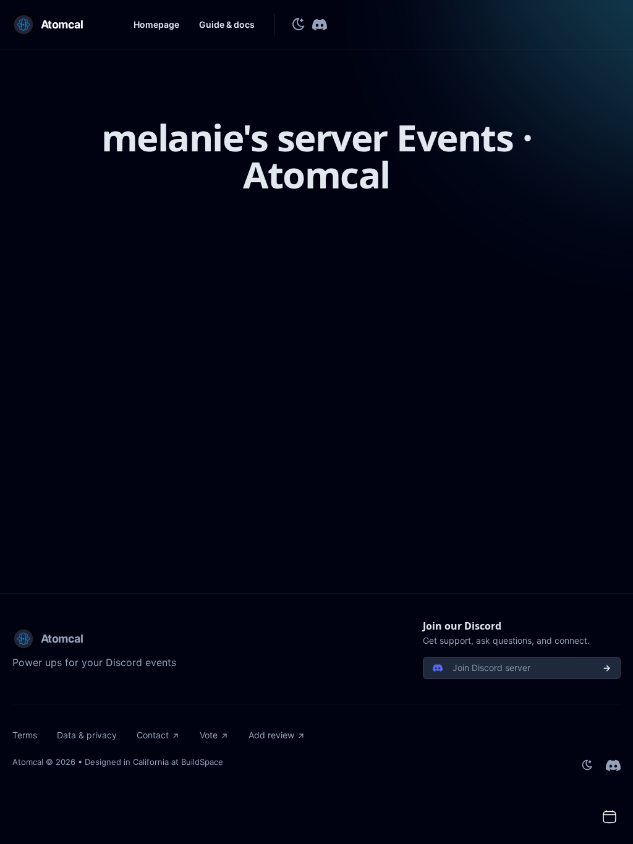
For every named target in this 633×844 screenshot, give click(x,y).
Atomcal (27, 762)
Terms (24, 735)
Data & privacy (87, 735)
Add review (271, 735)
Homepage (156, 24)
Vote (209, 735)
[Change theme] (298, 25)
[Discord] (319, 24)
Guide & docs (227, 24)
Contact (153, 735)
